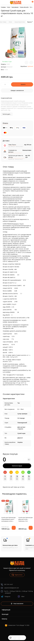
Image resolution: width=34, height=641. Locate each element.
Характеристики (20, 22)
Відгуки (30, 22)
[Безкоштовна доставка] (11, 544)
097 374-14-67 (8, 584)
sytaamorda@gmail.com (11, 588)
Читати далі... (7, 114)
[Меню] (3, 2)
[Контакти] (25, 2)
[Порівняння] (23, 638)
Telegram (7, 596)
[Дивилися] (10, 638)
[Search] (7, 2)
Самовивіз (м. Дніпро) (12, 151)
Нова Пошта (12, 144)
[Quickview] (5, 512)
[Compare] (26, 62)
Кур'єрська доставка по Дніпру (15, 156)
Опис (10, 22)
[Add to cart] (14, 528)
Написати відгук (17, 466)
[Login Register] (28, 2)
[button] (31, 494)
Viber (22, 596)
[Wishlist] (31, 62)
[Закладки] (19, 638)
